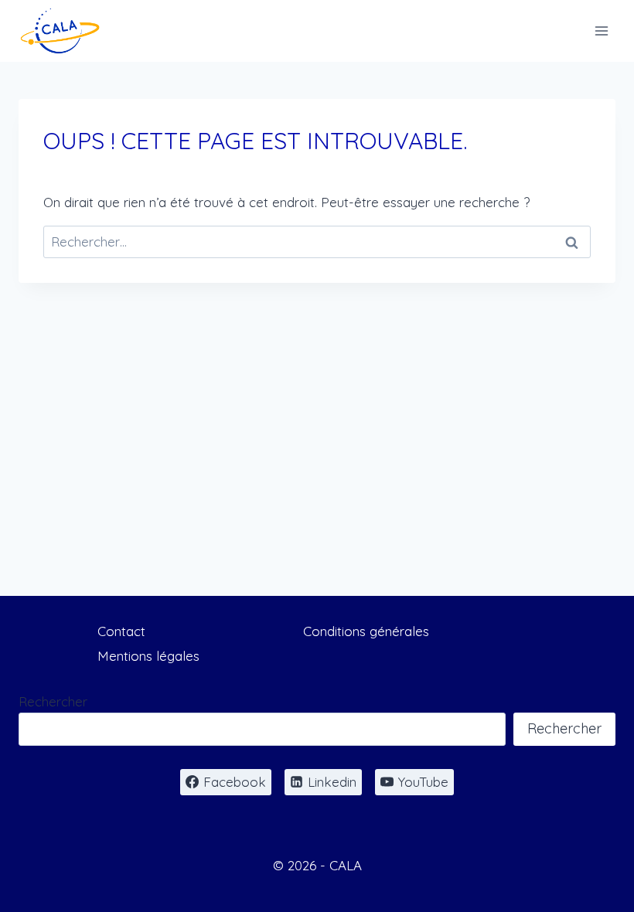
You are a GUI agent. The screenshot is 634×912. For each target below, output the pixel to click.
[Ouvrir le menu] (601, 31)
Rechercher (53, 701)
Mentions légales (148, 656)
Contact (121, 631)
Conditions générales (366, 631)
